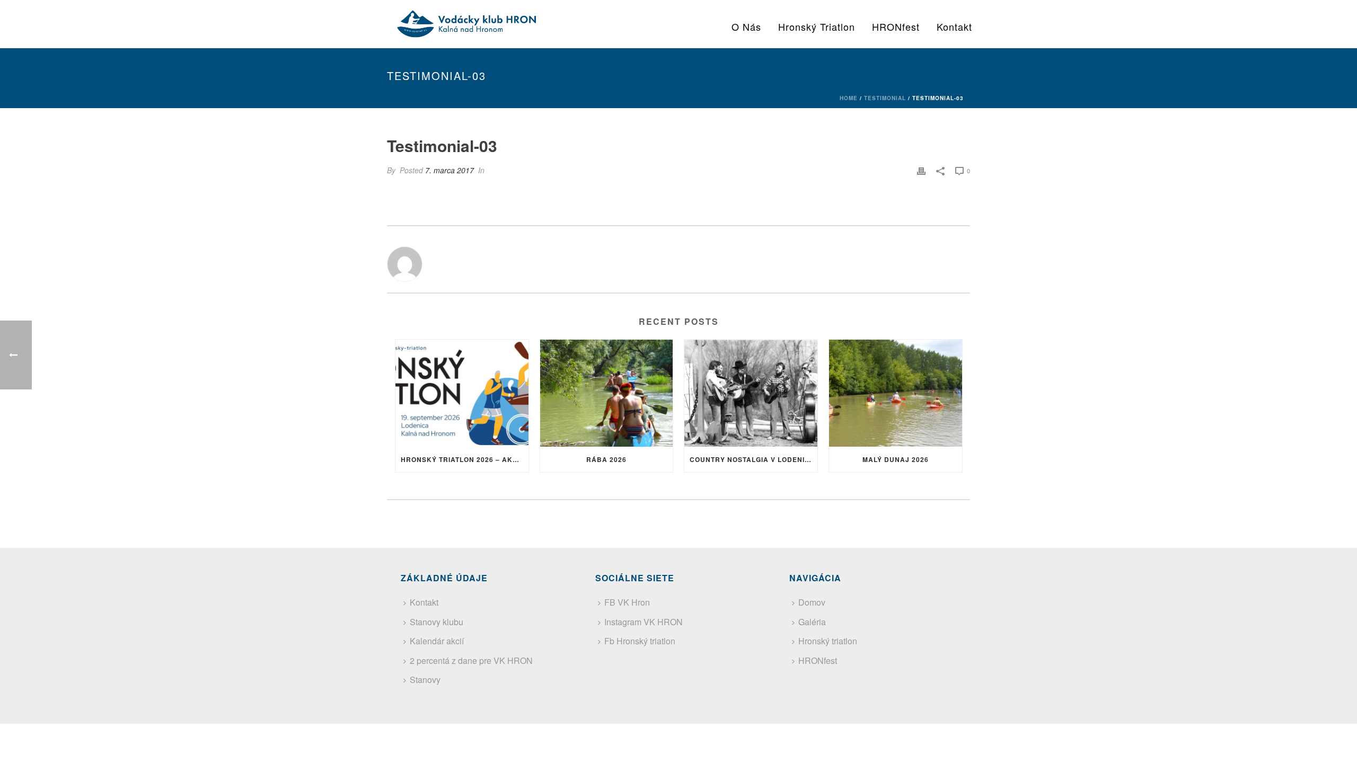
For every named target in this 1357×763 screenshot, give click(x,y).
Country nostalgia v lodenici (751, 459)
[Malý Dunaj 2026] (895, 393)
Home (849, 98)
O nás (746, 26)
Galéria (812, 622)
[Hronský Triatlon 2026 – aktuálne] (461, 393)
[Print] (921, 170)
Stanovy (425, 679)
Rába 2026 (606, 459)
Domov (811, 602)
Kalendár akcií (437, 641)
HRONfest (896, 26)
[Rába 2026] (606, 393)
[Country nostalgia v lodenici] (750, 393)
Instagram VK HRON (643, 622)
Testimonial (885, 98)
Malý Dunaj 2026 (895, 459)
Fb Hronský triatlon (639, 641)
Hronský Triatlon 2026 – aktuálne (464, 459)
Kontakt (954, 26)
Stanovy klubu (436, 622)
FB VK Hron (627, 602)
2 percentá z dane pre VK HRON (471, 660)
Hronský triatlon (816, 26)
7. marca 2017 (449, 170)
